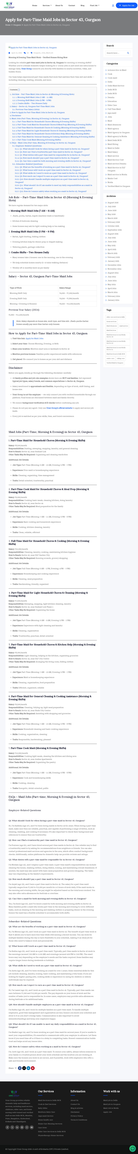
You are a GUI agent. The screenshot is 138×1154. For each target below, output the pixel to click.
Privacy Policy (77, 71)
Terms (85, 71)
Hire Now (69, 66)
